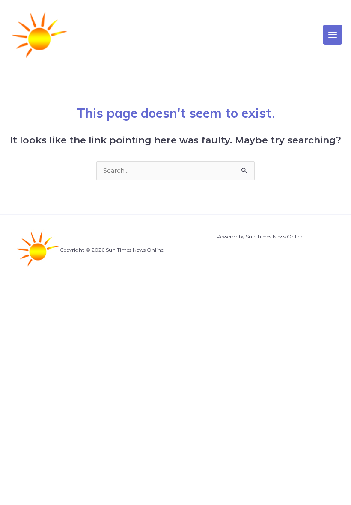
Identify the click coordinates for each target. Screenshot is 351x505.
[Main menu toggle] (332, 35)
